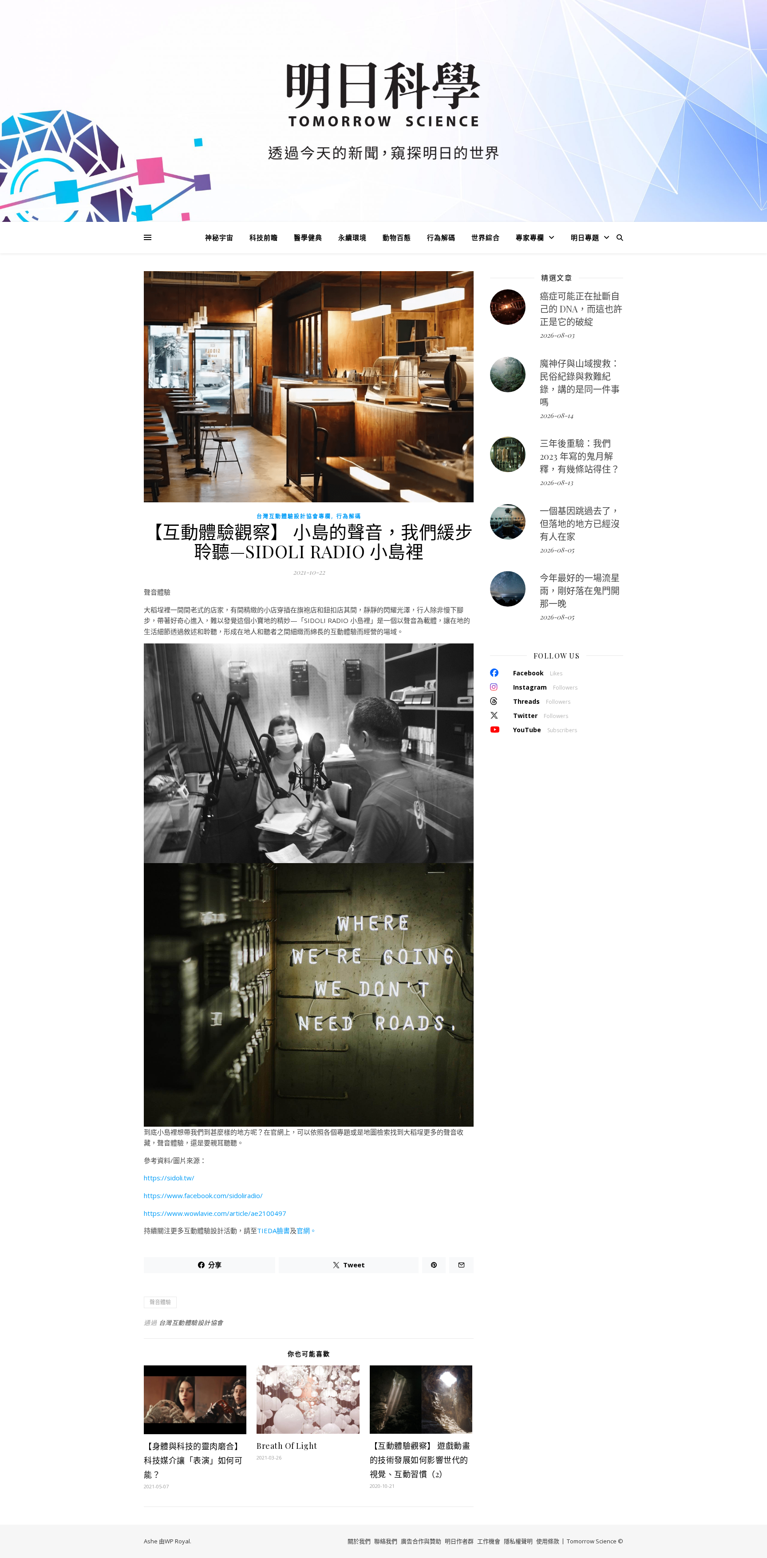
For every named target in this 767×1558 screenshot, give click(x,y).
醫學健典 (308, 237)
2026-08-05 (557, 549)
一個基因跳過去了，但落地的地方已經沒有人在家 (580, 523)
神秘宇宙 (219, 237)
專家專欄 (530, 237)
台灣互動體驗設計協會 (191, 1322)
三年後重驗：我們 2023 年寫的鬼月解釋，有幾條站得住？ (580, 456)
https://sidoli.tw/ (169, 1177)
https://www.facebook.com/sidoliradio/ (203, 1195)
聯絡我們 (385, 1541)
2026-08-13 (556, 482)
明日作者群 (459, 1541)
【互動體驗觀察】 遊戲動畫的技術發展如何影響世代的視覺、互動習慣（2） (420, 1459)
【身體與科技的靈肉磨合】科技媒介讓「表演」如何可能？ (193, 1460)
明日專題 (585, 237)
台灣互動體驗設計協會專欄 (294, 516)
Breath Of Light (287, 1445)
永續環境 (352, 237)
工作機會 (488, 1541)
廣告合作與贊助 (421, 1541)
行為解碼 (441, 237)
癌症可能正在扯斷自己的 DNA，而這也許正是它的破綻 (581, 308)
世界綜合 (485, 237)
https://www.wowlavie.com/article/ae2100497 (215, 1213)
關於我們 (359, 1541)
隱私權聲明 (518, 1541)
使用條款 (547, 1541)
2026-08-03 (557, 335)
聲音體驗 (160, 1302)
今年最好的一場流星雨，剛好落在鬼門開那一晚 (580, 590)
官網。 (306, 1230)
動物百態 (397, 237)
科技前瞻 (263, 237)
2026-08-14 (556, 415)
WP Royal (177, 1541)
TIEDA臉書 (273, 1230)
